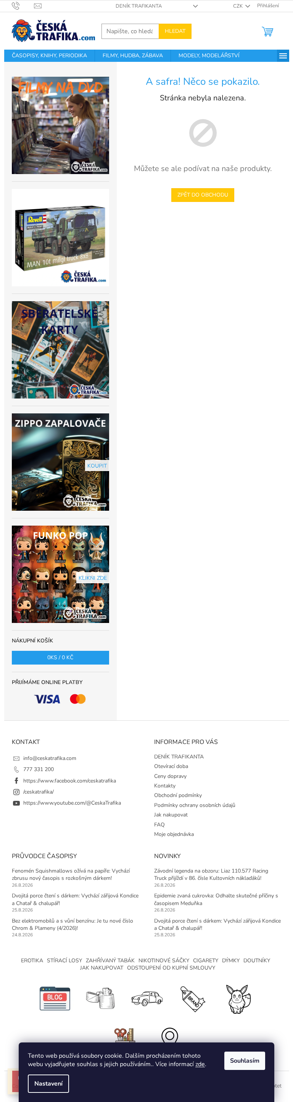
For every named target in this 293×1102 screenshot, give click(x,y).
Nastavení (48, 1083)
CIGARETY (205, 960)
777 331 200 (38, 769)
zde (200, 1064)
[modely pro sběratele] (146, 998)
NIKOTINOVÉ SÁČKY (163, 960)
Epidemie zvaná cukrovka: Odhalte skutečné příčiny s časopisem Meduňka (216, 899)
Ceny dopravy (170, 776)
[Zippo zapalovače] (101, 998)
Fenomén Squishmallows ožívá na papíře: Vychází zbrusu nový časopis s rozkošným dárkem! (71, 874)
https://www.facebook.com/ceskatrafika (69, 780)
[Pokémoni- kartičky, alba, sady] (238, 998)
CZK (238, 6)
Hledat (175, 31)
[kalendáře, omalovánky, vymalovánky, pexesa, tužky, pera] (124, 1040)
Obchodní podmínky (178, 795)
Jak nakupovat (171, 814)
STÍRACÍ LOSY (64, 960)
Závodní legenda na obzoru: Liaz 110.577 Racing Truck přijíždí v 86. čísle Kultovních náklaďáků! (211, 874)
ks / (60, 657)
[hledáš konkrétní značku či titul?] (192, 998)
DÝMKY (231, 960)
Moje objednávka (174, 834)
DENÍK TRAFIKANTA (139, 6)
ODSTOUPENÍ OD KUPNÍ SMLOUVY (171, 967)
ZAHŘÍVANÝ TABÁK (110, 960)
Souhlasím (244, 1061)
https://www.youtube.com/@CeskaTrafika (72, 803)
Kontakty (164, 785)
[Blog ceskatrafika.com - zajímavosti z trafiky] (55, 998)
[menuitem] (49, 56)
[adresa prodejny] (169, 1040)
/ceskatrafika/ (38, 791)
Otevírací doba (171, 766)
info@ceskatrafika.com (49, 758)
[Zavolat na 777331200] (23, 5)
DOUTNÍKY (256, 960)
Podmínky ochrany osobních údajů (194, 805)
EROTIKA (32, 960)
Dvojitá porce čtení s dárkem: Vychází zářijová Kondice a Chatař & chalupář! (75, 899)
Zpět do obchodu (202, 194)
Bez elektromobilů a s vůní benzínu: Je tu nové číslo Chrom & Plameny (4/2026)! (72, 924)
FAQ (159, 824)
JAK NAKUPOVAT (101, 967)
